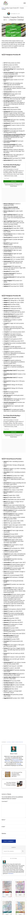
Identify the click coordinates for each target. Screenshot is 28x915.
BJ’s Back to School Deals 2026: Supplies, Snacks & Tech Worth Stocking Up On (20, 886)
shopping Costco (17, 761)
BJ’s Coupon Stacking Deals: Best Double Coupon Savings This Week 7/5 (20, 906)
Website (4, 833)
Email (3, 826)
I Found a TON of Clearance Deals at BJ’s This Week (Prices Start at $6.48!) (7, 906)
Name (4, 819)
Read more (8, 895)
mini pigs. (19, 764)
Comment (5, 801)
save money (15, 759)
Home (3, 8)
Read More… (11, 873)
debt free (7, 761)
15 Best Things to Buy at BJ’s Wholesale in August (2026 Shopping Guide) (7, 886)
